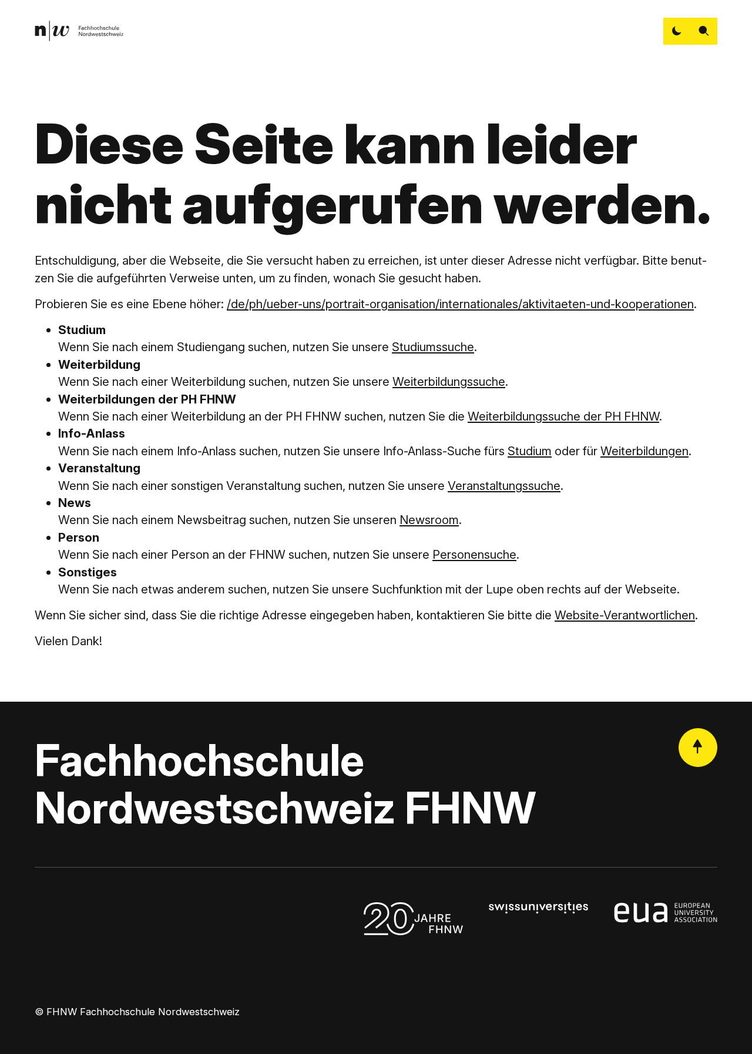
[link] (79, 31)
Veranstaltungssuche (504, 485)
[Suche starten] (703, 31)
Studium (530, 450)
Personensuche (474, 554)
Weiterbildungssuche (448, 381)
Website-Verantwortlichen (625, 615)
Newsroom (429, 519)
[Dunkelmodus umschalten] (676, 31)
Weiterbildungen (644, 450)
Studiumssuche (433, 346)
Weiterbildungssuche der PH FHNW (563, 416)
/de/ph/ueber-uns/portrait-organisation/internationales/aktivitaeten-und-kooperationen (460, 303)
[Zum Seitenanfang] (698, 747)
